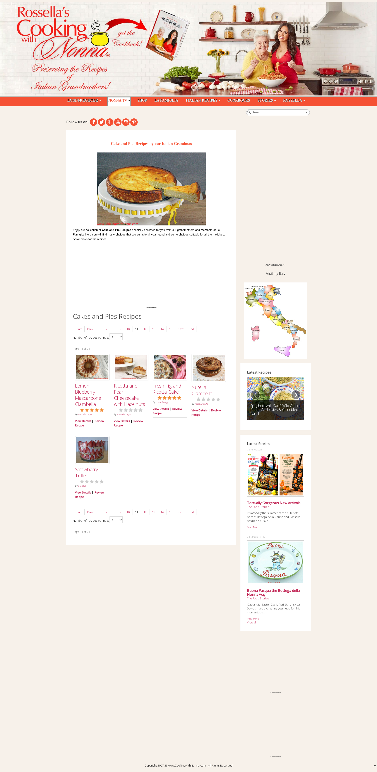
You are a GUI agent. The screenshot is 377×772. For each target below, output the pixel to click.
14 (162, 329)
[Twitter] (101, 122)
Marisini (82, 485)
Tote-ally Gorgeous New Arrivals (273, 502)
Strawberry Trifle (86, 472)
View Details (83, 421)
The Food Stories (258, 507)
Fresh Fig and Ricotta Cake (167, 388)
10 (128, 329)
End (191, 329)
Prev (90, 329)
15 (170, 329)
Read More (253, 527)
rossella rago (84, 414)
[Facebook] (93, 122)
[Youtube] (117, 122)
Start (79, 329)
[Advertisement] (151, 273)
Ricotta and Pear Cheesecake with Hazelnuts (129, 394)
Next (180, 329)
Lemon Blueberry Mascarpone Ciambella (88, 394)
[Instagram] (126, 122)
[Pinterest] (134, 122)
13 (153, 329)
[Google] (109, 122)
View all (252, 622)
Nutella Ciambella (202, 390)
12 (145, 329)
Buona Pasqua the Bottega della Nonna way (273, 592)
